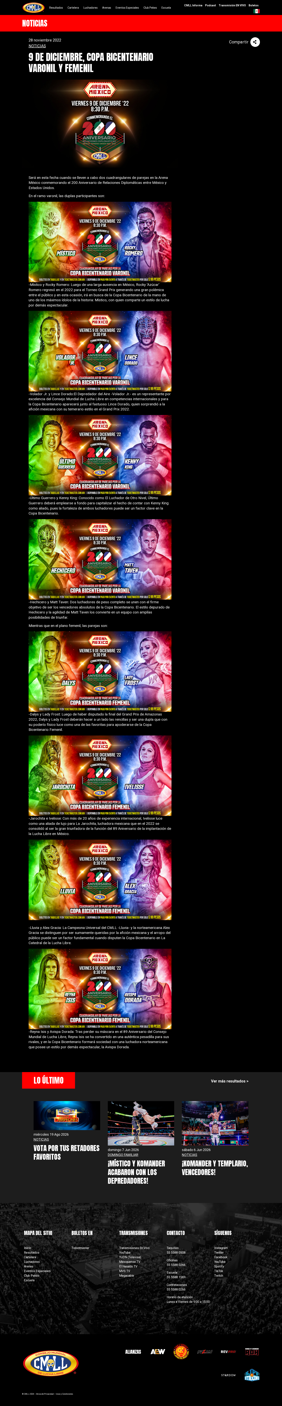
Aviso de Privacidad (45, 1394)
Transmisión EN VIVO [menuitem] (232, 5)
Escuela (29, 1280)
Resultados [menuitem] (56, 7)
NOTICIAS (37, 46)
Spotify (219, 1266)
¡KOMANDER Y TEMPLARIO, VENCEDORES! (215, 1167)
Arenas (28, 1266)
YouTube (124, 1252)
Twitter (219, 1252)
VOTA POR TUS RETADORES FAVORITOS (67, 1152)
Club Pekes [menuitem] (150, 7)
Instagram (221, 1248)
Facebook (221, 1257)
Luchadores (32, 1262)
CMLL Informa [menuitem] (193, 5)
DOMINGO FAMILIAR (123, 1155)
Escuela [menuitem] (166, 7)
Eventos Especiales (37, 1271)
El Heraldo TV (128, 1266)
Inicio (27, 1248)
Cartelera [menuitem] (73, 7)
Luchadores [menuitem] (90, 7)
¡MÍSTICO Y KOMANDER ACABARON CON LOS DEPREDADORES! (136, 1172)
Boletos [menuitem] (254, 5)
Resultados (31, 1252)
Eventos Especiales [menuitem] (127, 7)
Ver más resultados (228, 1081)
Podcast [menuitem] (210, 5)
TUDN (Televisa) (130, 1257)
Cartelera (30, 1257)
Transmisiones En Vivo (134, 1248)
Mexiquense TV (129, 1262)
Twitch (218, 1275)
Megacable (126, 1275)
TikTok (218, 1271)
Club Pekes (32, 1275)
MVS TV (124, 1271)
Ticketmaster (80, 1248)
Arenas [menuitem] (106, 7)
